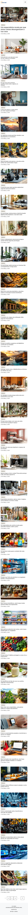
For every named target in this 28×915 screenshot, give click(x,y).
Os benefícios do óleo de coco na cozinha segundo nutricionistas (12, 681)
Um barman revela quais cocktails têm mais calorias (12, 551)
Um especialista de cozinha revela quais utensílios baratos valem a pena (12, 525)
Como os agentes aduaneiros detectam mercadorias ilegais (11, 863)
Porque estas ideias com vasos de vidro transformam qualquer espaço (11, 421)
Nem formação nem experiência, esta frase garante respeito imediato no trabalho (12, 759)
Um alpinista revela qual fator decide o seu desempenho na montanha (12, 136)
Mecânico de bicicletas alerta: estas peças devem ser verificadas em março (12, 837)
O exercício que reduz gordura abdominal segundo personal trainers (12, 188)
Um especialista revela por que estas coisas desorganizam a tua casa (13, 29)
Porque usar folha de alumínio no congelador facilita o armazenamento (13, 577)
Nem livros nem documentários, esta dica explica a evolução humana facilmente (12, 292)
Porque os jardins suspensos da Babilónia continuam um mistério (12, 344)
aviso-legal (14, 911)
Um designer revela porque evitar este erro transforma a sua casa (12, 395)
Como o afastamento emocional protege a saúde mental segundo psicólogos (12, 240)
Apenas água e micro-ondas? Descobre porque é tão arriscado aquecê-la (14, 474)
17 (22, 898)
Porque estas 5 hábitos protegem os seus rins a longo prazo (14, 655)
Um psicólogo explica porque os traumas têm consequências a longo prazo (13, 266)
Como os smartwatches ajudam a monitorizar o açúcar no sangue (14, 733)
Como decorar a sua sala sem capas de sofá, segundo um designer (9, 57)
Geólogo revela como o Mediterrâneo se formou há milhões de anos (14, 369)
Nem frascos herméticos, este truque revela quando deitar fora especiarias (13, 603)
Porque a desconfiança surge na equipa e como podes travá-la (14, 785)
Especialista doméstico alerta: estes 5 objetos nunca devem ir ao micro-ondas (13, 499)
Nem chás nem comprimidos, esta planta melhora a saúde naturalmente (12, 707)
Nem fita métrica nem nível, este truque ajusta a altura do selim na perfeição (14, 889)
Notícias (3, 25)
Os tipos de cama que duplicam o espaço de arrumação (13, 447)
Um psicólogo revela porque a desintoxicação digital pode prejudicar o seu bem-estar (13, 214)
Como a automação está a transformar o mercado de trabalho (12, 811)
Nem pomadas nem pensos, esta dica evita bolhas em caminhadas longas (12, 162)
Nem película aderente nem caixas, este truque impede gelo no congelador (13, 629)
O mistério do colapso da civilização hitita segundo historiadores (12, 317)
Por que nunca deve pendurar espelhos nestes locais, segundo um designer (9, 84)
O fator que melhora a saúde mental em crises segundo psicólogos (9, 110)
